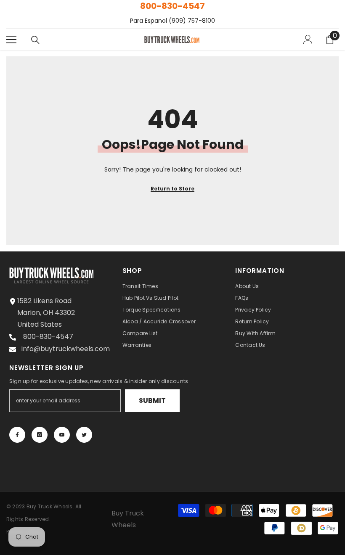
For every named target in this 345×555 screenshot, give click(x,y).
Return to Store (172, 188)
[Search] (35, 40)
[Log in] (308, 39)
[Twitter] (84, 435)
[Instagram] (40, 435)
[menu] (11, 39)
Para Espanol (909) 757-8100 (172, 20)
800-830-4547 (172, 6)
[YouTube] (62, 435)
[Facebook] (17, 435)
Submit (152, 400)
